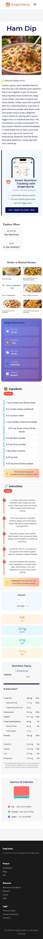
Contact (6, 918)
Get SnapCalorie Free (22, 210)
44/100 (22, 80)
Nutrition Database (12, 887)
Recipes (6, 891)
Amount (21, 595)
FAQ (4, 898)
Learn (5, 895)
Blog (5, 871)
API (4, 875)
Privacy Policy (9, 910)
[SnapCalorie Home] (18, 4)
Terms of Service (11, 914)
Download (7, 868)
